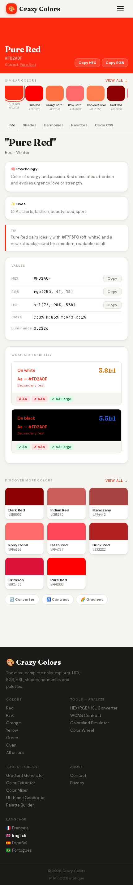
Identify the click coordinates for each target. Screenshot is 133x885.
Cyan (11, 745)
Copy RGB (115, 62)
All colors (15, 752)
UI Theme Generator (25, 797)
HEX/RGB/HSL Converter (94, 708)
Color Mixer (17, 790)
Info (12, 125)
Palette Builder (20, 805)
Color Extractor (20, 782)
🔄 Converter (22, 599)
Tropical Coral (96, 105)
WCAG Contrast (85, 715)
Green (12, 737)
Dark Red (116, 105)
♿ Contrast (57, 599)
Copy (112, 278)
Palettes (79, 125)
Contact (78, 775)
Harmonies (54, 125)
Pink (10, 715)
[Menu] (120, 8)
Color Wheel (82, 730)
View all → (116, 80)
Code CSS (104, 125)
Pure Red (28, 64)
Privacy (77, 782)
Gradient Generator (25, 775)
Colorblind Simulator (89, 723)
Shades (29, 125)
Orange (13, 723)
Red (10, 708)
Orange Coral (54, 105)
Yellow (12, 730)
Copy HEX (87, 62)
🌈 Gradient (92, 599)
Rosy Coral (75, 105)
